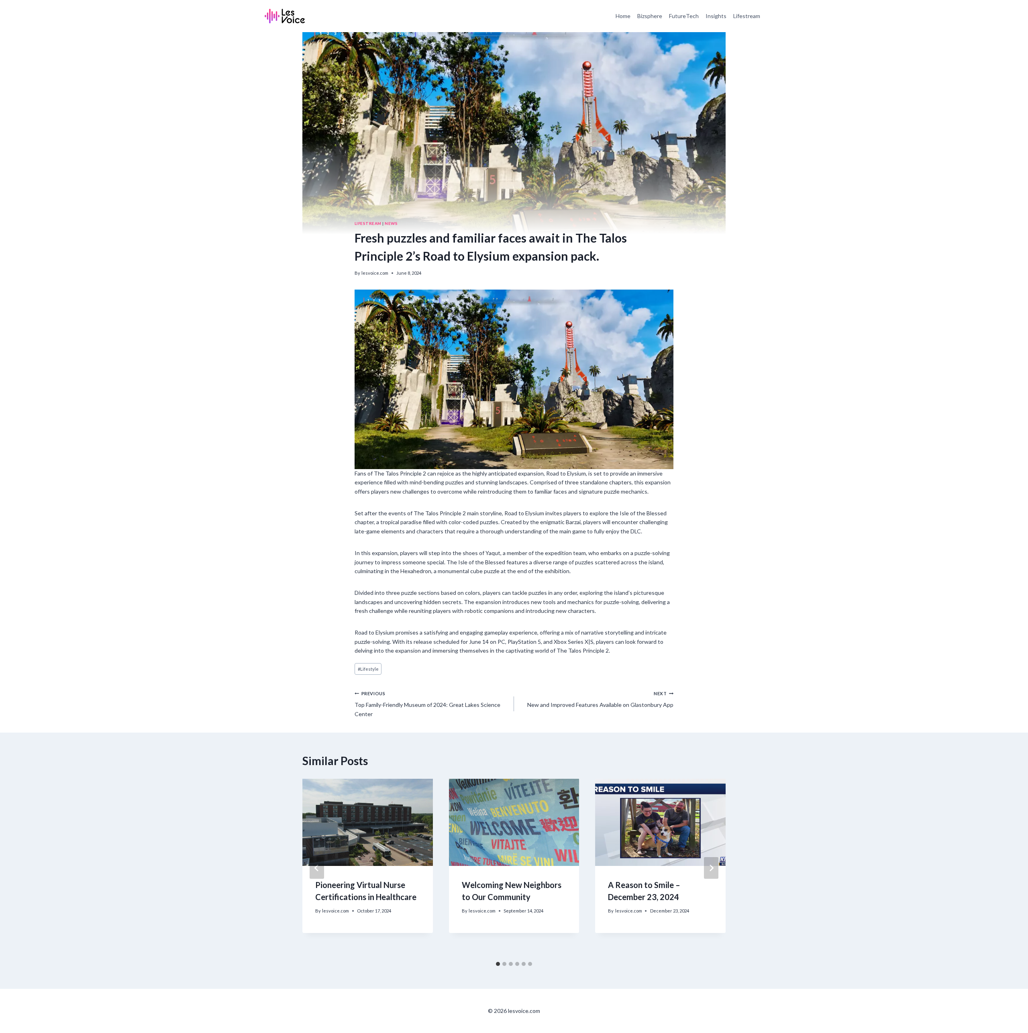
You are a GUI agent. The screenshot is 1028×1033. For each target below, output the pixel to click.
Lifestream (746, 15)
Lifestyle (368, 669)
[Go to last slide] (317, 868)
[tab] (498, 964)
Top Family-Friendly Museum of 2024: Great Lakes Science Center (427, 704)
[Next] (711, 868)
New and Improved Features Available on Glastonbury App (600, 699)
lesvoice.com (374, 273)
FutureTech (684, 15)
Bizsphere (649, 15)
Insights (716, 15)
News (391, 223)
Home (623, 15)
